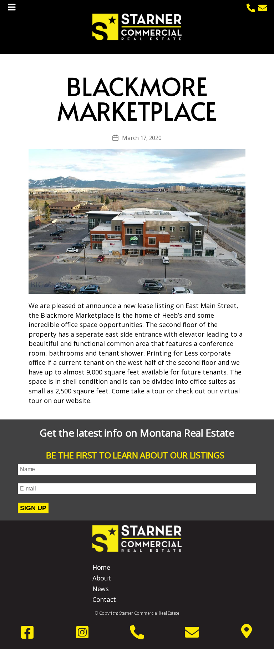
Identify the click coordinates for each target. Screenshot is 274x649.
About (101, 578)
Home (101, 567)
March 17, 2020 (141, 138)
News (100, 588)
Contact (104, 599)
